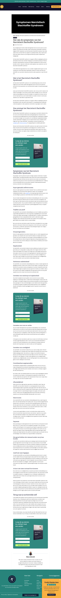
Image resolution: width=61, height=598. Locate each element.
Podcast (38, 6)
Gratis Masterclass (56, 6)
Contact (38, 588)
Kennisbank (26, 580)
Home (19, 6)
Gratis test (26, 585)
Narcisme (15, 37)
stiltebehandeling (23, 123)
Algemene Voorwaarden (13, 594)
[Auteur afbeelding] (13, 44)
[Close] (60, 580)
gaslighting (27, 193)
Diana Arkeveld (19, 44)
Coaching (39, 582)
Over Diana (24, 6)
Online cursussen (40, 587)
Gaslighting (15, 123)
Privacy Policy (4, 594)
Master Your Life (40, 583)
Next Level (39, 585)
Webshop (48, 6)
